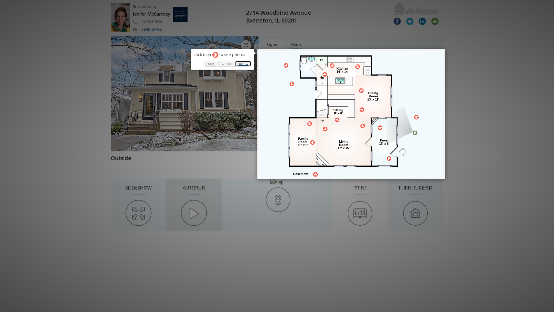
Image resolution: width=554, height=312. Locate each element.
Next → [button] (243, 64)
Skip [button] (211, 64)
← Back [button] (227, 64)
